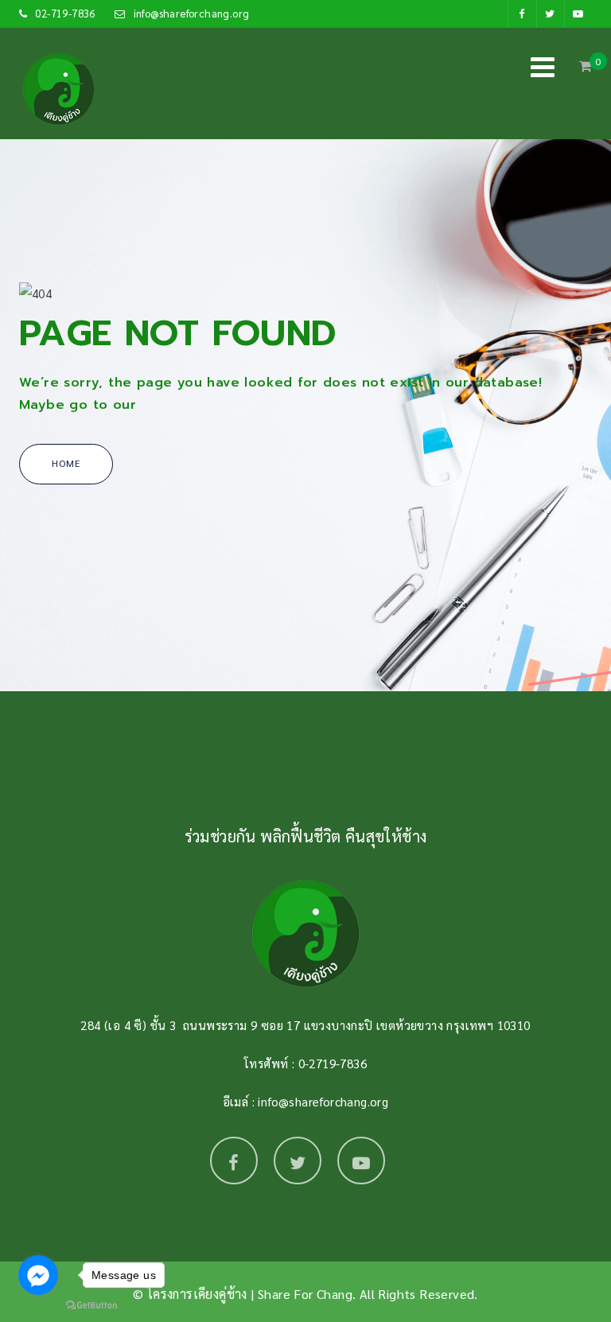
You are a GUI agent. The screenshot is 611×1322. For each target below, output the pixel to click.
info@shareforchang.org (192, 13)
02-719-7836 (65, 13)
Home (66, 463)
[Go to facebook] (38, 1275)
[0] (585, 70)
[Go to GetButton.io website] (91, 1306)
